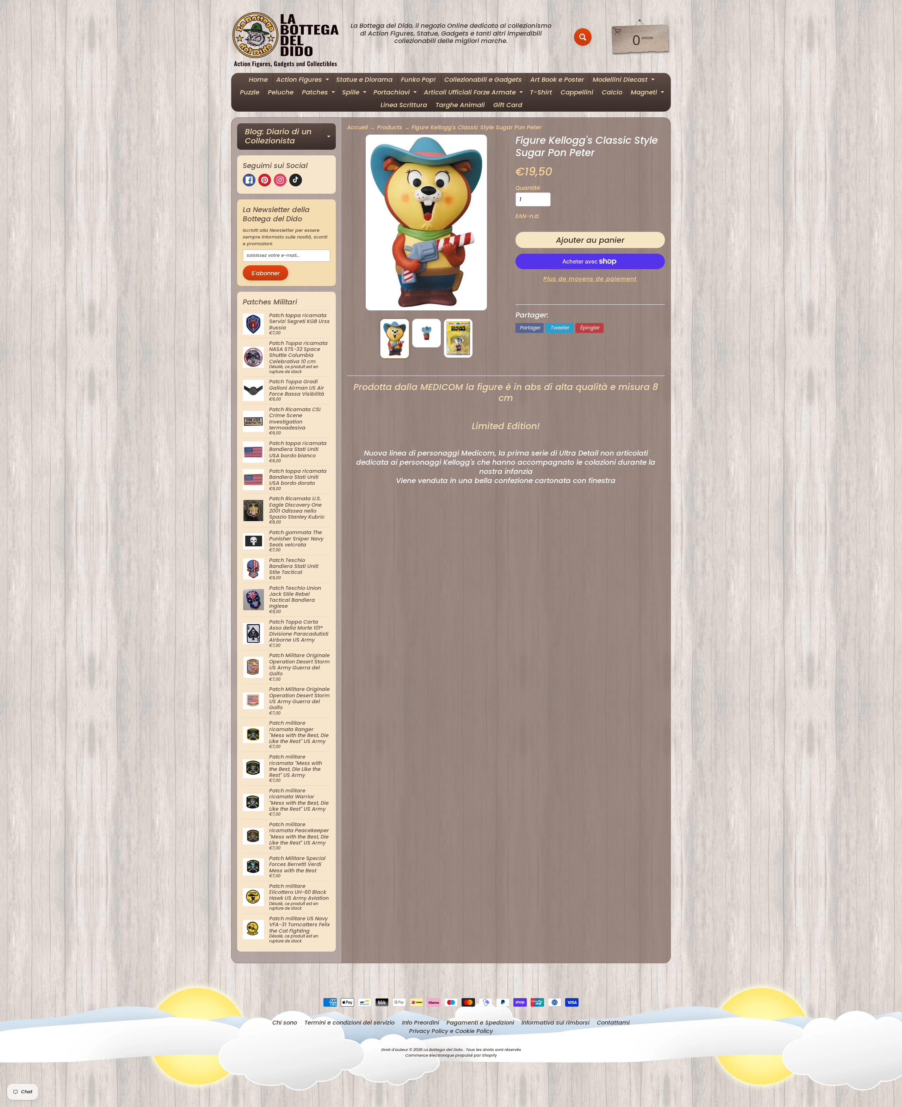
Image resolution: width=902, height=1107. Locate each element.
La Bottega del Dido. (444, 1049)
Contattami (613, 1023)
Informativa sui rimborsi (555, 1023)
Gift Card (507, 104)
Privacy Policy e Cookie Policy (451, 1031)
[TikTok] (295, 180)
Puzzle (249, 92)
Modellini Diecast (624, 80)
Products (389, 127)
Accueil (357, 127)
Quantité (527, 188)
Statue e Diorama (364, 79)
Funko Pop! (418, 79)
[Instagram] (280, 180)
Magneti (648, 93)
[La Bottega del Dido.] (289, 37)
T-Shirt (541, 92)
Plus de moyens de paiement (590, 279)
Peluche (281, 92)
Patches (319, 93)
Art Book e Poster (557, 79)
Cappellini (577, 92)
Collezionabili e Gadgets (483, 79)
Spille (355, 93)
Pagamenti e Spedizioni (480, 1023)
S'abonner (265, 273)
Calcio (612, 92)
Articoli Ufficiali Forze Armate (474, 93)
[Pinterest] (264, 180)
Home (258, 79)
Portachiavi (396, 93)
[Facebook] (249, 180)
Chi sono (284, 1023)
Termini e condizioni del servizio (349, 1023)
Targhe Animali (460, 104)
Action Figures (303, 80)
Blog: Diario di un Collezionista (290, 137)
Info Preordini (420, 1023)
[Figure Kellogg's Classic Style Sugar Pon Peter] (394, 338)
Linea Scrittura (404, 104)
